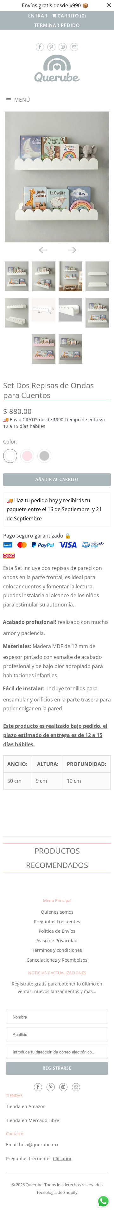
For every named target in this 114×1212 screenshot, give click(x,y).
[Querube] (57, 70)
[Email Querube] (74, 47)
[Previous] (42, 249)
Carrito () (71, 15)
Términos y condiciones (57, 950)
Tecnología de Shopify (57, 1192)
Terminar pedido (57, 25)
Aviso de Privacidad (57, 941)
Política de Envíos (57, 931)
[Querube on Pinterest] (51, 47)
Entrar (38, 15)
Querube (34, 1185)
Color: (10, 441)
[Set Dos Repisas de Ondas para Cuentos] (57, 177)
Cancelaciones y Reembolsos (57, 960)
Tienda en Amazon (26, 1106)
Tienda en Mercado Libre (32, 1120)
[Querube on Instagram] (63, 47)
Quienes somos (57, 912)
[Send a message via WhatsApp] (103, 1201)
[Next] (72, 249)
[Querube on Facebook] (40, 47)
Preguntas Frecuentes (57, 921)
